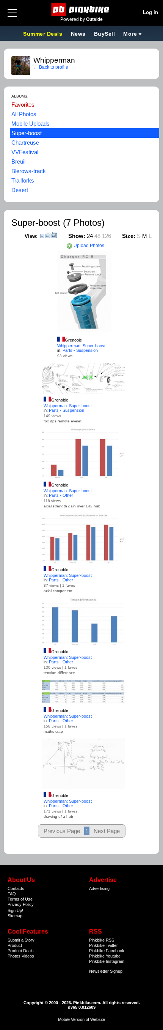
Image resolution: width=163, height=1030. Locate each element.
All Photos (23, 114)
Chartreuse (25, 142)
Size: (128, 236)
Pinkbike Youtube (105, 956)
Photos (14, 956)
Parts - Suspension (80, 350)
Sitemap (15, 915)
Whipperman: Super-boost (81, 345)
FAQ (12, 893)
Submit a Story (21, 940)
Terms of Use (20, 899)
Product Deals (21, 950)
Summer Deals (43, 34)
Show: (76, 236)
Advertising (99, 888)
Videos (28, 956)
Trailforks (22, 180)
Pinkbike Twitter (103, 945)
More (130, 34)
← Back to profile (50, 67)
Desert (19, 190)
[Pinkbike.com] (82, 9)
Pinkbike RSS (101, 940)
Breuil (18, 161)
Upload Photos (88, 245)
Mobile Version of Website (81, 1019)
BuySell (104, 34)
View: (31, 236)
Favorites (22, 104)
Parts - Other (61, 495)
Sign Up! (15, 910)
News (78, 34)
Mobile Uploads (30, 123)
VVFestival (24, 152)
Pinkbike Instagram (106, 961)
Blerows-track (28, 171)
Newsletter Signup (105, 971)
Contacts (16, 888)
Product (15, 945)
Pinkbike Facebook (106, 950)
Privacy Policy (21, 904)
